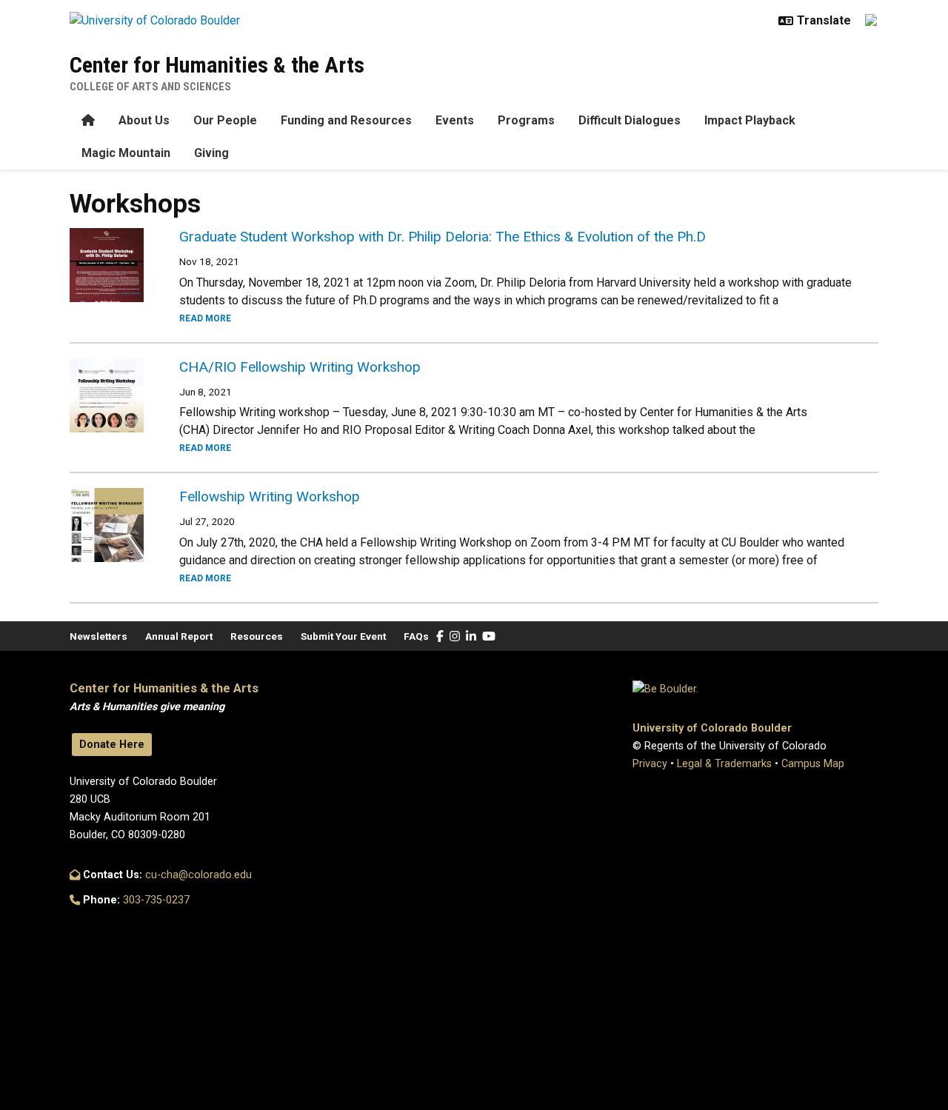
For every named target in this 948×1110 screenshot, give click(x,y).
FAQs (416, 636)
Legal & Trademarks (724, 764)
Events (454, 120)
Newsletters (98, 636)
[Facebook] (440, 636)
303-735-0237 (156, 900)
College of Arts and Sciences (150, 86)
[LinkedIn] (471, 636)
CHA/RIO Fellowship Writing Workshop (300, 366)
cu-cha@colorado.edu (198, 875)
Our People (225, 120)
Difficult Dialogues (629, 120)
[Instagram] (455, 636)
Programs (526, 120)
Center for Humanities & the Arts (217, 65)
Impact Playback (749, 120)
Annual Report (179, 636)
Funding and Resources (346, 120)
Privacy (649, 764)
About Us (144, 120)
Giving (211, 153)
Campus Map (812, 764)
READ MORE (205, 318)
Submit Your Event (343, 636)
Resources (256, 636)
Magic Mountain (125, 153)
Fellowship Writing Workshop (269, 496)
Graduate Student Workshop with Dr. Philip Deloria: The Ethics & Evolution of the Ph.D (442, 236)
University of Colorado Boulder (712, 728)
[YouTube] (488, 636)
